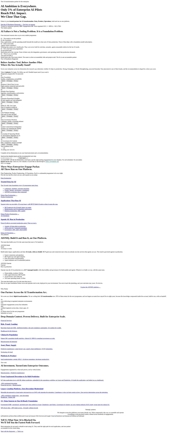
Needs (3, 81)
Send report (23, 158)
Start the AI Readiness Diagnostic (12, 24)
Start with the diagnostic (9, 431)
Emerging (9, 81)
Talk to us (20, 431)
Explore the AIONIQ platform (90, 287)
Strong (16, 81)
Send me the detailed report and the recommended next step (18, 156)
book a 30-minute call (52, 161)
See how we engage (29, 24)
